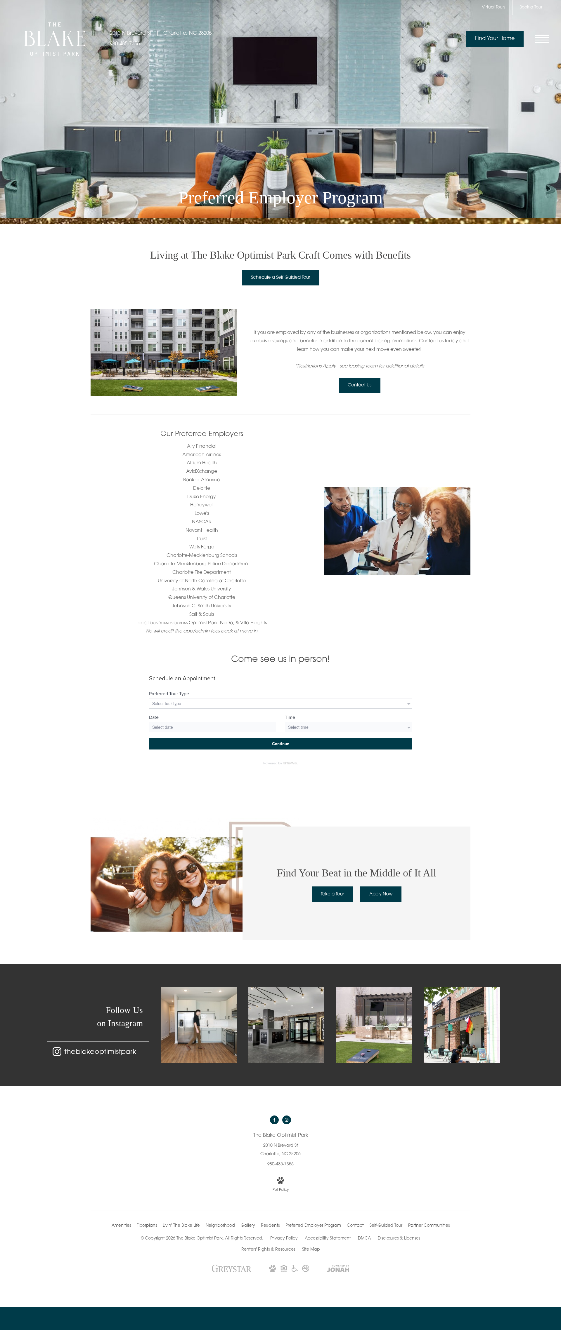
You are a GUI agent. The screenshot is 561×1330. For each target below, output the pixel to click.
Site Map (311, 1249)
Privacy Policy (284, 1238)
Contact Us (359, 385)
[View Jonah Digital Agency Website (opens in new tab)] (338, 1270)
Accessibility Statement (328, 1238)
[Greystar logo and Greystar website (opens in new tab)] (231, 1272)
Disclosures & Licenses (399, 1238)
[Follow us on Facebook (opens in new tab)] (274, 1119)
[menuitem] (121, 1226)
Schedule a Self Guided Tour (280, 278)
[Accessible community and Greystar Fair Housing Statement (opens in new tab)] (295, 1271)
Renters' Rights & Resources (268, 1249)
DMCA (364, 1238)
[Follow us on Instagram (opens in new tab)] (286, 1119)
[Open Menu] (542, 39)
